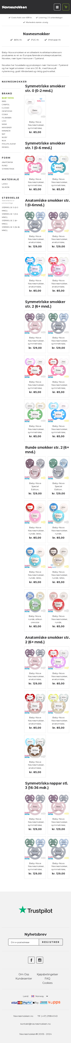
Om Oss (24, 974)
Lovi (4, 121)
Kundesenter (23, 978)
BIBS (4, 101)
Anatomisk (7, 162)
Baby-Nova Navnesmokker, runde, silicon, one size (60, 533)
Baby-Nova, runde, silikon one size (35, 619)
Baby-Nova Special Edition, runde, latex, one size (35, 489)
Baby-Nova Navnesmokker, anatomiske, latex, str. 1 (36, 241)
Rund (4, 165)
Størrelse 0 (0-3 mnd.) (10, 209)
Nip (3, 134)
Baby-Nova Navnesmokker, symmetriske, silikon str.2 (36, 342)
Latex (5, 184)
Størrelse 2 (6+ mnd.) (9, 222)
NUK (4, 140)
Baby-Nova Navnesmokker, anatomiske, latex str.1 (36, 285)
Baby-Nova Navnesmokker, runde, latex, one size (36, 532)
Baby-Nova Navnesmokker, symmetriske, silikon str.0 (36, 126)
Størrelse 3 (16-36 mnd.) (11, 229)
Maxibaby (7, 127)
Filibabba (6, 117)
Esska (5, 114)
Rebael (5, 147)
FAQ (47, 978)
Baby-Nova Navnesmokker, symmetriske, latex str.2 (60, 386)
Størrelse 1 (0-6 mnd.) (10, 215)
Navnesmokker (14, 81)
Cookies (47, 983)
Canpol (6, 104)
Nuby (4, 137)
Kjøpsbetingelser (47, 974)
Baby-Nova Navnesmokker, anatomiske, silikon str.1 (60, 285)
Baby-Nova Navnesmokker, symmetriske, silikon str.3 (36, 823)
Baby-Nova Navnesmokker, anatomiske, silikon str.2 (36, 722)
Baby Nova (8, 98)
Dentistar (7, 111)
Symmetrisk (8, 169)
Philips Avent (9, 144)
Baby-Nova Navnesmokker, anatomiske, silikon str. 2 (36, 678)
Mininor (6, 131)
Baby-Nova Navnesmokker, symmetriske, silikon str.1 (36, 183)
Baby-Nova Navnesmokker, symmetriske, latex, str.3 (60, 823)
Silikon (5, 187)
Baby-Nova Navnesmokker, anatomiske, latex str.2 (60, 678)
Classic (5, 108)
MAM (4, 124)
